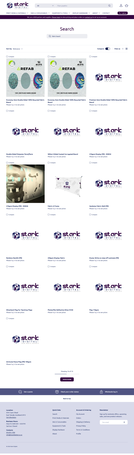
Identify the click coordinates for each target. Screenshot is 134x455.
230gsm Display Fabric (56, 258)
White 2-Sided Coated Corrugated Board (63, 154)
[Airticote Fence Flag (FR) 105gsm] (25, 339)
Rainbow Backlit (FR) (14, 258)
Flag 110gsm (94, 310)
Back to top (67, 398)
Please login (56, 17)
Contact (106, 13)
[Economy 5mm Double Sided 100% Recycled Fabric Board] (67, 77)
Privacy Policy (81, 426)
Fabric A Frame (53, 206)
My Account (80, 414)
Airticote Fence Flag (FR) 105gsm (18, 362)
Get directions (11, 417)
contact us (88, 17)
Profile (78, 434)
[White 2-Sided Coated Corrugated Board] (67, 132)
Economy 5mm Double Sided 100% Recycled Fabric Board (67, 101)
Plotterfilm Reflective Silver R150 (60, 310)
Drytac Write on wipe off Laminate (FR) (104, 258)
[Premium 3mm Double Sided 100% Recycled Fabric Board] (108, 77)
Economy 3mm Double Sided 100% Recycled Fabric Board (25, 101)
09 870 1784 (10, 432)
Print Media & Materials (16, 13)
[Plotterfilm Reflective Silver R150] (67, 287)
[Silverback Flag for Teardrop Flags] (25, 287)
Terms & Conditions (83, 430)
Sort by (9, 49)
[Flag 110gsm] (108, 287)
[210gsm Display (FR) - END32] (108, 132)
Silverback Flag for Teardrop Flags (19, 310)
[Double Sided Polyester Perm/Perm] (25, 132)
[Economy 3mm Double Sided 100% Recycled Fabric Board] (25, 77)
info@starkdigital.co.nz (14, 435)
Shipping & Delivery (83, 422)
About (95, 13)
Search (54, 414)
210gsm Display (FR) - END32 (100, 154)
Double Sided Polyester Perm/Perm (19, 154)
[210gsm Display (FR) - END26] (25, 184)
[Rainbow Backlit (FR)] (25, 235)
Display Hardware (80, 13)
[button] (126, 5)
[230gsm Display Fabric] (67, 235)
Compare (100, 49)
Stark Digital (14, 446)
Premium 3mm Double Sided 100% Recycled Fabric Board (108, 101)
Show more (67, 379)
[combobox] (74, 5)
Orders (78, 418)
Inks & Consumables (39, 13)
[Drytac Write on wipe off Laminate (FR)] (108, 235)
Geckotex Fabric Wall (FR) (99, 206)
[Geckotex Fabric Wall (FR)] (108, 184)
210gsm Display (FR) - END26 (17, 206)
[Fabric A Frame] (67, 184)
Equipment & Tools (60, 13)
